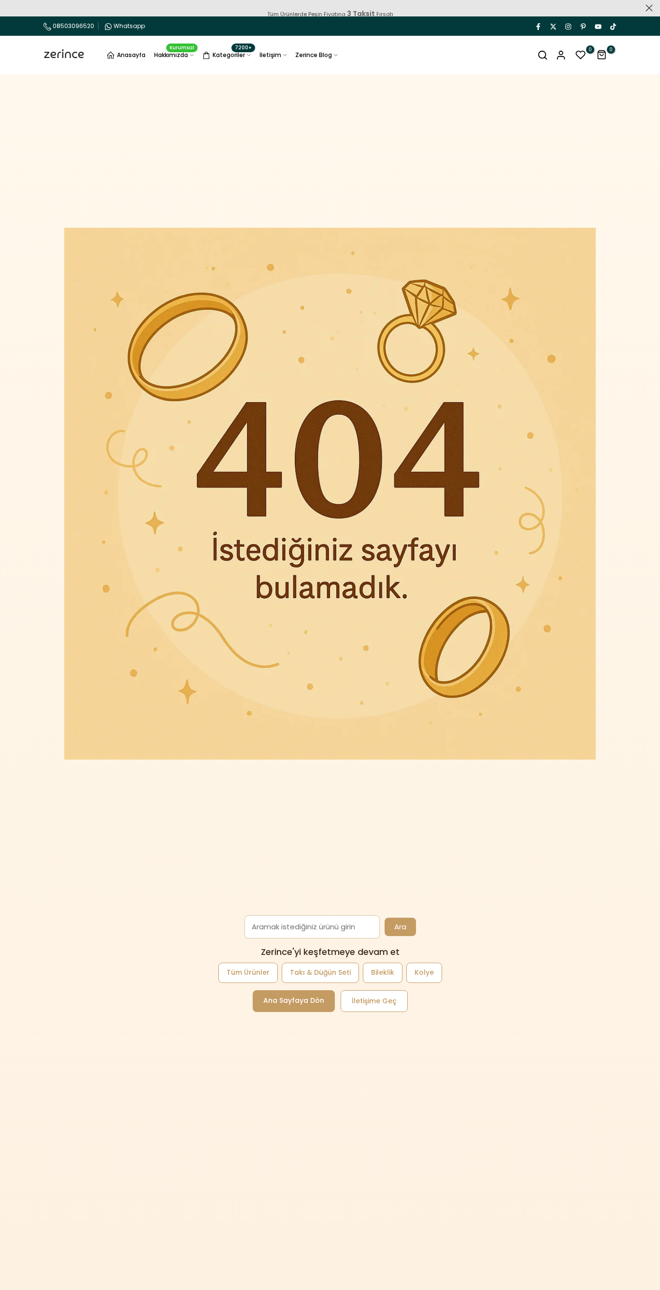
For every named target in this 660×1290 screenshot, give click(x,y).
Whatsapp (129, 26)
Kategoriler (232, 53)
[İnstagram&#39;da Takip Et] (568, 26)
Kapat (10, 8)
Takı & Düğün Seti (320, 972)
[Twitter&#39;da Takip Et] (553, 26)
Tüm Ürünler (248, 972)
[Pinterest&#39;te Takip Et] (583, 26)
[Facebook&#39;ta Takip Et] (538, 26)
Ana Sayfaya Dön (293, 1000)
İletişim (270, 55)
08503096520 (72, 26)
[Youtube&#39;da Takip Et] (598, 26)
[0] (580, 55)
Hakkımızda (174, 54)
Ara (400, 927)
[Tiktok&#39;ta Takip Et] (613, 26)
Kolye (424, 972)
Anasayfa (131, 55)
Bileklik (382, 972)
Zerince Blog (313, 55)
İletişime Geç (374, 1001)
